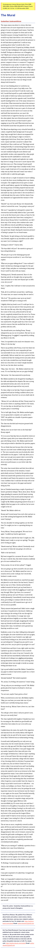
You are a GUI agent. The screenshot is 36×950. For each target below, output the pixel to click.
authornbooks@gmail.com (26, 923)
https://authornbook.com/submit (16, 943)
